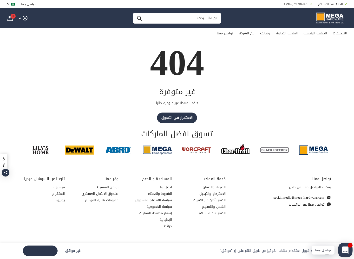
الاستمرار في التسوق (177, 117)
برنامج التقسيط (107, 187)
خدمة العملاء (215, 179)
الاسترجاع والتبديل (212, 193)
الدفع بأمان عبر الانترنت (209, 200)
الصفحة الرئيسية (315, 33)
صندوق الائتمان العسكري (100, 193)
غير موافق (72, 251)
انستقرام (58, 193)
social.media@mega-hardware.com (299, 197)
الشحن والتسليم (214, 206)
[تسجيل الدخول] (23, 18)
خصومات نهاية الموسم (101, 200)
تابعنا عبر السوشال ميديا (44, 179)
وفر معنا (111, 179)
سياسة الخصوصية (159, 206)
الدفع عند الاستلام (212, 213)
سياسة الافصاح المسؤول (153, 200)
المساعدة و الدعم (157, 179)
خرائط (168, 226)
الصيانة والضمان (214, 187)
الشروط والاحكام (160, 193)
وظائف (265, 33)
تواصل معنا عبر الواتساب (306, 204)
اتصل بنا (166, 187)
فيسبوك (59, 187)
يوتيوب (60, 200)
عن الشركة (246, 33)
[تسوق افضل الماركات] (313, 150)
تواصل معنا (28, 4)
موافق (40, 250)
